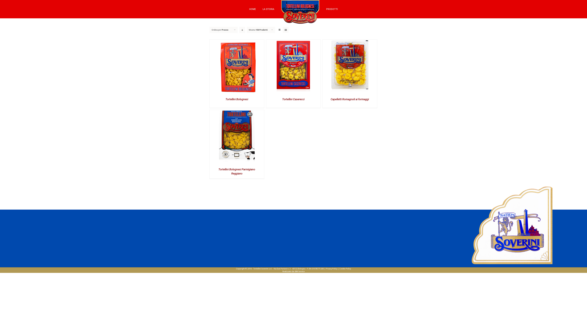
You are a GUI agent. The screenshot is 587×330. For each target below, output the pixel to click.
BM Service (300, 271)
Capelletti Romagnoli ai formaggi (350, 99)
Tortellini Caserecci (293, 99)
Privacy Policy (331, 268)
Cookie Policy (345, 268)
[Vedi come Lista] (286, 30)
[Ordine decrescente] (242, 30)
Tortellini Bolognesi (236, 99)
